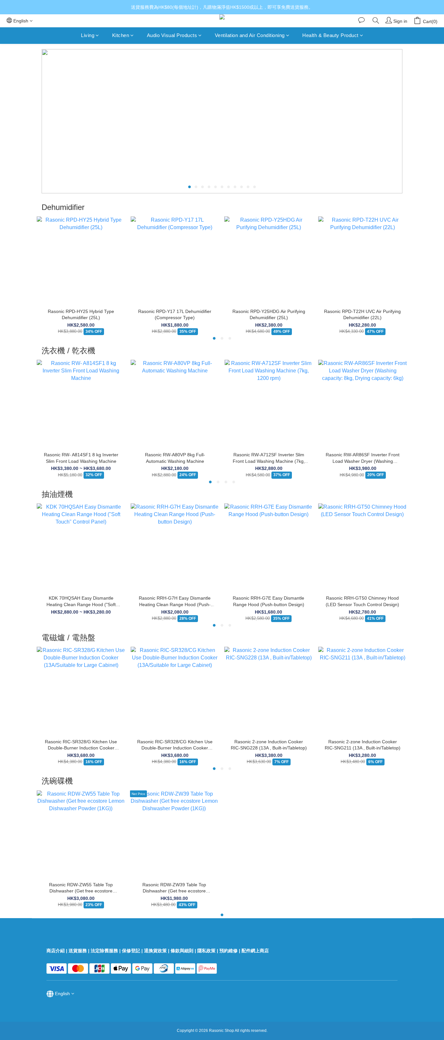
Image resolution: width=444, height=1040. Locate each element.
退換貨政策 (155, 950)
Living (87, 35)
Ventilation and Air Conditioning (250, 35)
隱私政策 (206, 950)
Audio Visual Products (172, 35)
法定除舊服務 (104, 950)
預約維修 (228, 950)
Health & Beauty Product (330, 35)
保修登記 (131, 950)
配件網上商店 (256, 950)
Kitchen (120, 35)
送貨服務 (78, 950)
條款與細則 (182, 950)
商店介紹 (55, 950)
